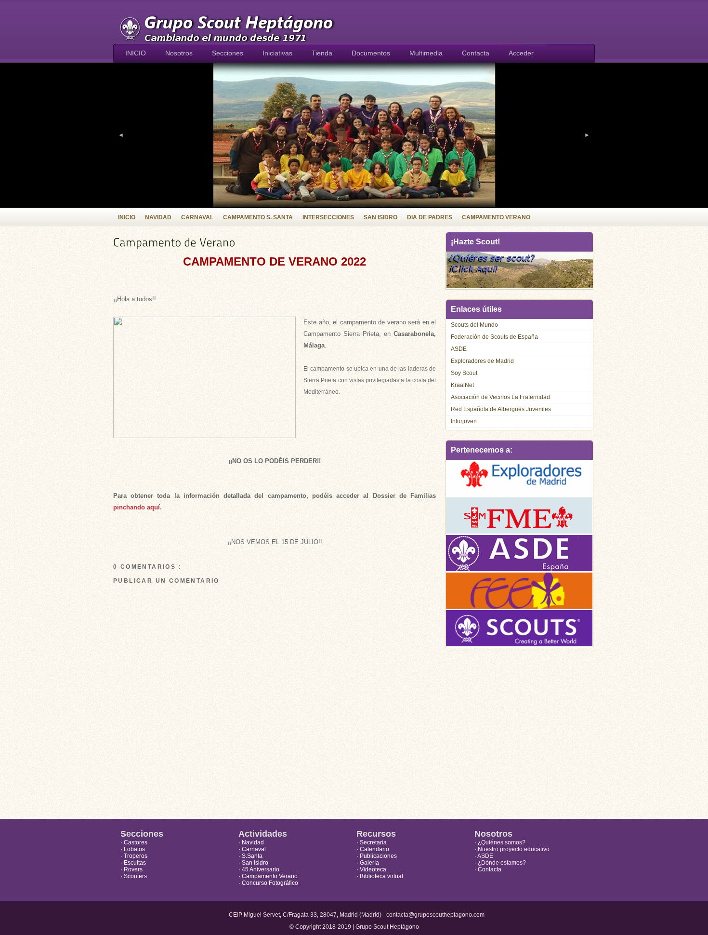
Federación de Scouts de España (494, 337)
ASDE (459, 349)
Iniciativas (277, 53)
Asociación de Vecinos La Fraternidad (500, 397)
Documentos (371, 53)
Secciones (227, 53)
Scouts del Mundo (474, 324)
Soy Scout (464, 373)
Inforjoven (464, 421)
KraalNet (462, 385)
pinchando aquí (136, 507)
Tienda (322, 53)
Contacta (475, 53)
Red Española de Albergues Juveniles (501, 409)
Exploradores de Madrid (482, 361)
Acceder (521, 53)
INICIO (135, 53)
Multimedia (426, 53)
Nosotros (179, 53)
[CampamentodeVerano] (274, 242)
